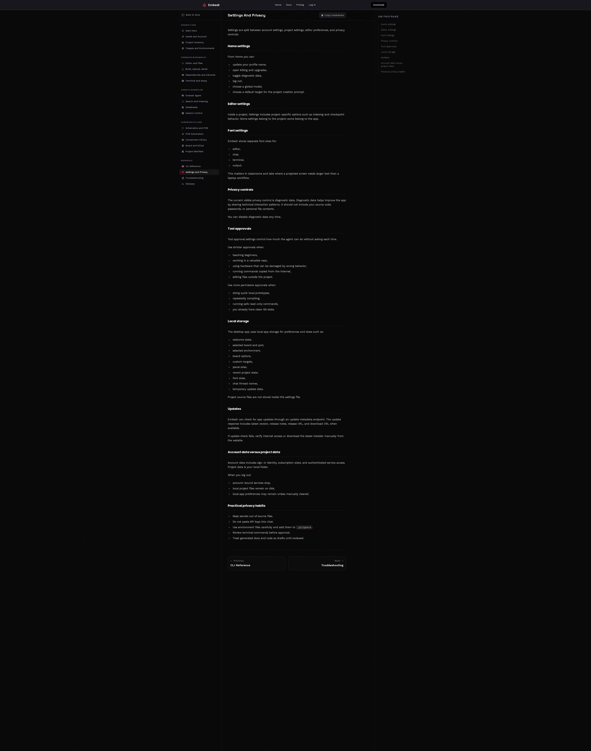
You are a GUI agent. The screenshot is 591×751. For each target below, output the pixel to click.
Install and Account (196, 36)
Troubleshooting (194, 178)
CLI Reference (193, 166)
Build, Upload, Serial (196, 69)
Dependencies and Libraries (200, 75)
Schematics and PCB (197, 128)
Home (278, 5)
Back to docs (193, 15)
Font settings (387, 35)
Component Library (196, 139)
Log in (312, 5)
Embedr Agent (193, 95)
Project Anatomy (195, 42)
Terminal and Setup (196, 80)
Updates (385, 57)
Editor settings (388, 29)
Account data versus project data (391, 64)
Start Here (191, 31)
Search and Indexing (197, 101)
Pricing (300, 5)
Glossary (190, 184)
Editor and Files (194, 63)
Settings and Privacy (196, 172)
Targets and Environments (200, 48)
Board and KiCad (195, 145)
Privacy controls (389, 41)
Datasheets (191, 107)
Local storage (388, 52)
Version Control (194, 113)
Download (378, 5)
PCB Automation (194, 134)
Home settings (388, 24)
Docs (288, 5)
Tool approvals (388, 46)
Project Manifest (194, 151)
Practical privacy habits (393, 71)
